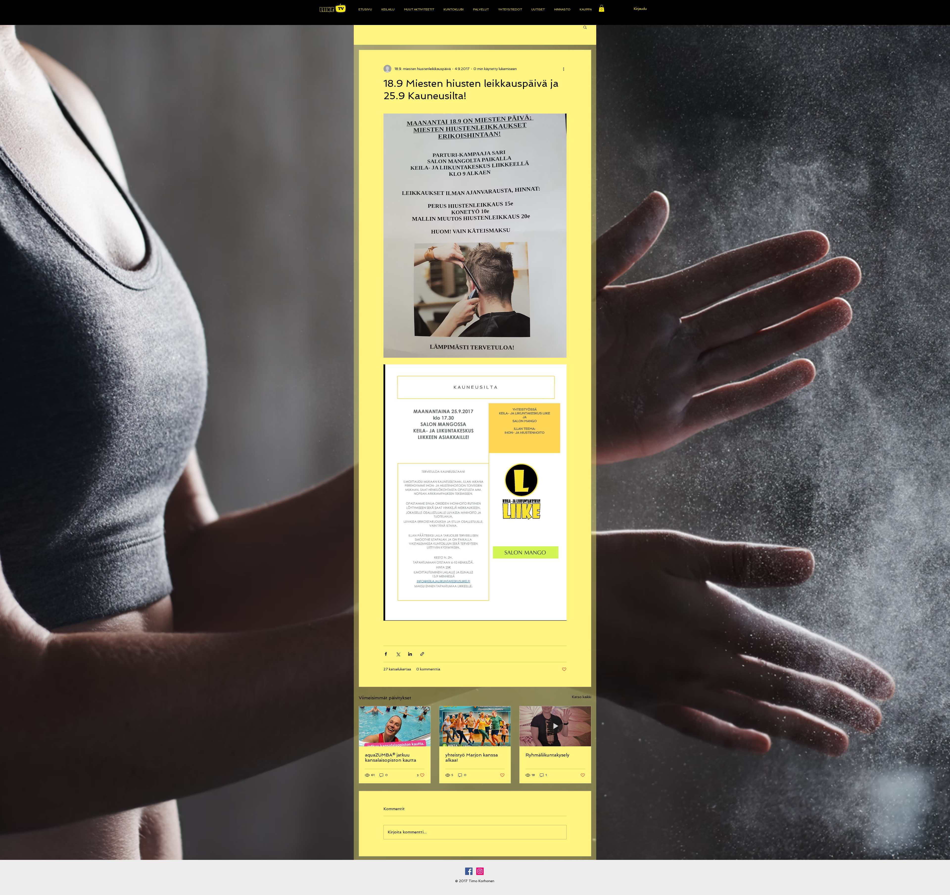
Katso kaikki (581, 697)
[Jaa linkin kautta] (422, 654)
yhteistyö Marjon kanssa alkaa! (471, 757)
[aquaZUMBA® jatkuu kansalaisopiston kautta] (394, 726)
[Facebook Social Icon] (469, 871)
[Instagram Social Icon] (480, 871)
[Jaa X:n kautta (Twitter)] (398, 654)
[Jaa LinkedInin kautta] (410, 654)
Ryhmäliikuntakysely (547, 754)
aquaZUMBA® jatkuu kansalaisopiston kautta (390, 757)
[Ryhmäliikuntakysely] (555, 726)
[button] (601, 8)
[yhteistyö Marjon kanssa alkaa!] (475, 726)
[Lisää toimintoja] (564, 69)
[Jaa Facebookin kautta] (385, 654)
